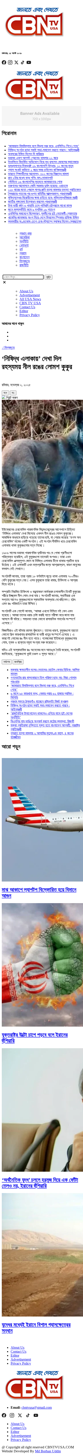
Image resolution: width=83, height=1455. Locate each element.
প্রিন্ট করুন (11, 398)
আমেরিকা (24, 237)
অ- (13, 392)
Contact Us (27, 307)
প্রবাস (22, 253)
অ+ (5, 392)
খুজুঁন (48, 277)
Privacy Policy (29, 315)
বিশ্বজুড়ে (24, 261)
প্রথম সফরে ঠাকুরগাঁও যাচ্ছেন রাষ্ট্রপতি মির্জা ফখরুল (39, 701)
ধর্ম (21, 249)
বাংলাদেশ (24, 257)
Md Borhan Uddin (48, 1451)
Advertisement (29, 295)
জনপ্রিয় (18, 661)
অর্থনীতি (24, 241)
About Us (26, 291)
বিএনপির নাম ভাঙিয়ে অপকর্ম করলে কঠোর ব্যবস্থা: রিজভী (42, 721)
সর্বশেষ (7, 661)
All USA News (30, 299)
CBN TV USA (30, 303)
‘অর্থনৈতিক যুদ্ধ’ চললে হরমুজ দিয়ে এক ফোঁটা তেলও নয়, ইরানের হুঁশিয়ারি (40, 1183)
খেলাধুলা (24, 245)
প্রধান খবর (25, 233)
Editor (23, 311)
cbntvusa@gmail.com (36, 1407)
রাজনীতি (24, 265)
